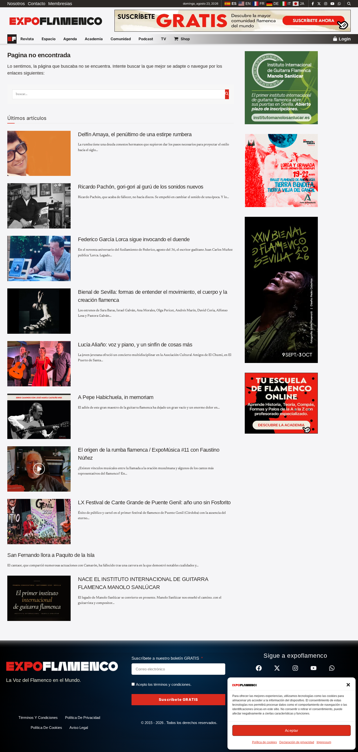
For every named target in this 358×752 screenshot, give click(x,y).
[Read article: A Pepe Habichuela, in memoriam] (39, 416)
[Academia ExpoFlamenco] (281, 402)
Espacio (49, 39)
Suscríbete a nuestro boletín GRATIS (166, 658)
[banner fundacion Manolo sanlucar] (281, 87)
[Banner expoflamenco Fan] (232, 20)
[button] (348, 684)
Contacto (36, 3)
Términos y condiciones (38, 717)
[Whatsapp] (332, 668)
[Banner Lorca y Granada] (281, 170)
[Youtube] (313, 668)
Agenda (70, 39)
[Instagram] (295, 668)
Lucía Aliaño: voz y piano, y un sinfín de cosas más (135, 345)
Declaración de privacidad (296, 742)
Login (344, 39)
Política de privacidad (82, 717)
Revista (27, 39)
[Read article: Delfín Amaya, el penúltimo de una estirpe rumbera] (39, 153)
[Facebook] (259, 668)
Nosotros (16, 3)
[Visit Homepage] (55, 21)
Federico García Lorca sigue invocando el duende (133, 239)
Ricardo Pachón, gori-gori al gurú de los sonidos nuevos (140, 187)
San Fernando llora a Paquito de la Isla (50, 555)
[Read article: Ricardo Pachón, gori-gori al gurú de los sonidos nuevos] (39, 205)
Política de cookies (264, 742)
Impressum (324, 742)
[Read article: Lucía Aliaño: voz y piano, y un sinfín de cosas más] (39, 363)
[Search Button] (349, 3)
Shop (185, 39)
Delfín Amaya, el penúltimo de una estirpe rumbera (134, 134)
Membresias (60, 3)
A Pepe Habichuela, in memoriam (115, 397)
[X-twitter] (277, 668)
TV (163, 39)
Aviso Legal (78, 727)
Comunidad (121, 39)
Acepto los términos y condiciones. (163, 684)
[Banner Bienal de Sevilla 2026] (281, 289)
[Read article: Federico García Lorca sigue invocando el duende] (39, 258)
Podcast (146, 39)
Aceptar (291, 730)
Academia (94, 39)
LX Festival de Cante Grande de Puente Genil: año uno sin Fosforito (154, 502)
